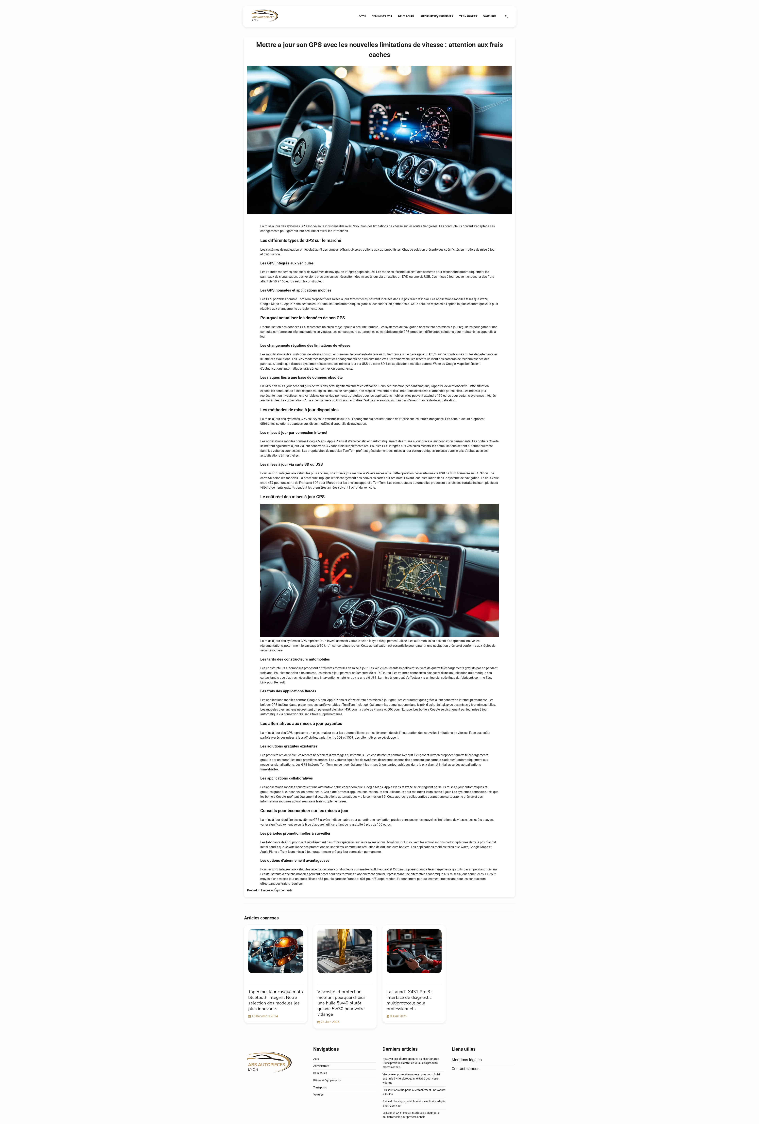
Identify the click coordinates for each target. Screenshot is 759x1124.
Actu (362, 16)
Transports (468, 16)
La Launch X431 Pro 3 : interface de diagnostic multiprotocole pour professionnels (409, 1000)
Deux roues (406, 16)
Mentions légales (467, 1059)
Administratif (382, 16)
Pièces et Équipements (436, 16)
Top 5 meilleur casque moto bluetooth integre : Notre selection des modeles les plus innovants (275, 1000)
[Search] (506, 16)
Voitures (490, 16)
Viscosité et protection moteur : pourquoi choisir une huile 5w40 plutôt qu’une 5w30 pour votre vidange (341, 1003)
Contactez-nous (465, 1068)
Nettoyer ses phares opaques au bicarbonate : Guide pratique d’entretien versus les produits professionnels (410, 1063)
